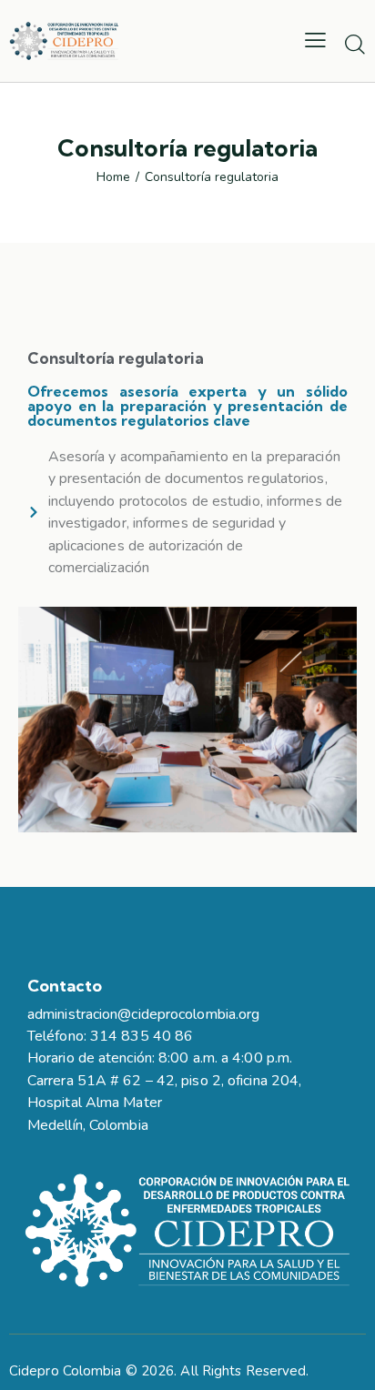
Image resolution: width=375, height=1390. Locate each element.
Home (113, 177)
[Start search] (354, 43)
